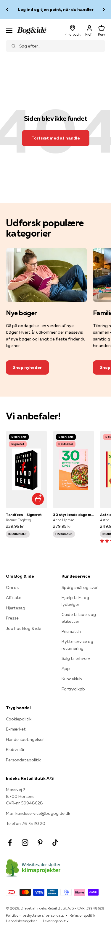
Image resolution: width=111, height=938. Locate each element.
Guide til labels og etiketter (79, 618)
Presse (12, 618)
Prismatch (71, 631)
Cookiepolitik (18, 719)
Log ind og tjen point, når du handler (56, 9)
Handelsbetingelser (25, 739)
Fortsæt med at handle (55, 138)
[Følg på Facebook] (10, 843)
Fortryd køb (73, 689)
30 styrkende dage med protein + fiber (73, 514)
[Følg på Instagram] (25, 843)
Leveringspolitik (55, 921)
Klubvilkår (15, 749)
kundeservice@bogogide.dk (42, 813)
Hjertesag (15, 608)
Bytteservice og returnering (77, 645)
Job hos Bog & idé (23, 628)
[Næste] (104, 9)
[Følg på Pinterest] (40, 843)
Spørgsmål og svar (80, 587)
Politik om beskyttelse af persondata (35, 915)
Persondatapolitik (23, 760)
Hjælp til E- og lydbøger (75, 601)
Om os (12, 587)
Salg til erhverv (76, 658)
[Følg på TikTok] (55, 843)
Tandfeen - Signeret (24, 514)
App (66, 668)
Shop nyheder (27, 367)
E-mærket (16, 729)
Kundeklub (72, 679)
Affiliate (13, 597)
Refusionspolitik (82, 915)
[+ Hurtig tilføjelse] (38, 499)
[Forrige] (7, 9)
